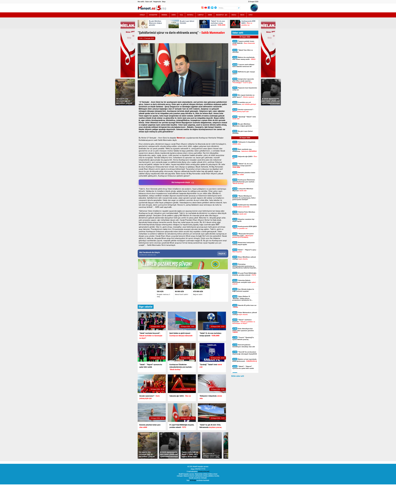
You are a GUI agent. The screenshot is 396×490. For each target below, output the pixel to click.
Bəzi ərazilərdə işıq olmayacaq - (244, 150)
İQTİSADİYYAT (153, 15)
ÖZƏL (181, 15)
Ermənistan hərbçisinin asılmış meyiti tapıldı (243, 243)
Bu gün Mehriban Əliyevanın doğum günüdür (242, 125)
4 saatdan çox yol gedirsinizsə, (244, 103)
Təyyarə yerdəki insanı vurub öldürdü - (243, 43)
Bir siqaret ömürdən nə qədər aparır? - (243, 96)
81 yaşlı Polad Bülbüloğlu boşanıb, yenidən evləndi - (244, 274)
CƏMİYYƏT (201, 15)
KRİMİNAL (164, 15)
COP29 (250, 15)
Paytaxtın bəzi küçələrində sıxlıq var (244, 89)
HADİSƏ (234, 15)
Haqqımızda (157, 2)
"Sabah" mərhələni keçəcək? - (243, 321)
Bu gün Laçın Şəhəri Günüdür (242, 132)
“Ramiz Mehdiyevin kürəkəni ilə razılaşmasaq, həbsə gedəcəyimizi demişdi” (244, 197)
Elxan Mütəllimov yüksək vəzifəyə (244, 258)
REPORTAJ (190, 15)
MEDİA (242, 15)
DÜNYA (174, 15)
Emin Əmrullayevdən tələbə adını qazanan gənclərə (243, 330)
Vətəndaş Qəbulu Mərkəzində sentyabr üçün (244, 282)
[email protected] (203, 471)
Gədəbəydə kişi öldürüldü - (244, 206)
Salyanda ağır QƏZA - (244, 157)
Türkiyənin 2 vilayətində (243, 143)
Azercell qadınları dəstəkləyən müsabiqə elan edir (243, 345)
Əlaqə (163, 2)
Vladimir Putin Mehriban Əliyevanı (243, 213)
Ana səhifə (141, 2)
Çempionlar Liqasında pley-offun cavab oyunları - (243, 80)
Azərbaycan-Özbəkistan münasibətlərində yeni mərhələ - (243, 181)
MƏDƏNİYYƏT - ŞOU (221, 15)
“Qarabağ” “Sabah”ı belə (244, 118)
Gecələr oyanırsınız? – (243, 110)
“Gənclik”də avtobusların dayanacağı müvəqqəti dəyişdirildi (244, 353)
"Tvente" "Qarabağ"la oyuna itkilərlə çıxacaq (243, 338)
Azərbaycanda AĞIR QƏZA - (244, 227)
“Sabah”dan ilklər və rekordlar (242, 51)
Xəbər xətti (148, 2)
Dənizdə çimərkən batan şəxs (243, 173)
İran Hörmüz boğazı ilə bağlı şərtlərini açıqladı (243, 290)
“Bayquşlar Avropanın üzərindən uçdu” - (243, 235)
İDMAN (210, 15)
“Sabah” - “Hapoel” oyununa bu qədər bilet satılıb (243, 367)
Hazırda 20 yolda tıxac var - (244, 306)
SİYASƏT (142, 15)
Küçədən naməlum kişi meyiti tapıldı (243, 220)
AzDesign (193, 480)
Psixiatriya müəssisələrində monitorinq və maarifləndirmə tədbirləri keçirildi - (244, 266)
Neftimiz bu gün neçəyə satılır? (243, 73)
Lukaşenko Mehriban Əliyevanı (242, 189)
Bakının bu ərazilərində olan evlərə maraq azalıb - (243, 58)
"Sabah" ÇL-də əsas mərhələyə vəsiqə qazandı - (242, 165)
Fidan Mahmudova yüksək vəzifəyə (244, 313)
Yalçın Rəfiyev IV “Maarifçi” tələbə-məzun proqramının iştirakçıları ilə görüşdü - (241, 298)
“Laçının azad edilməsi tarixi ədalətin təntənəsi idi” (243, 65)
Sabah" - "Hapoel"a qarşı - (244, 251)
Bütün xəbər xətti (237, 376)
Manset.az (181, 137)
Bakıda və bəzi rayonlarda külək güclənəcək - (244, 360)
